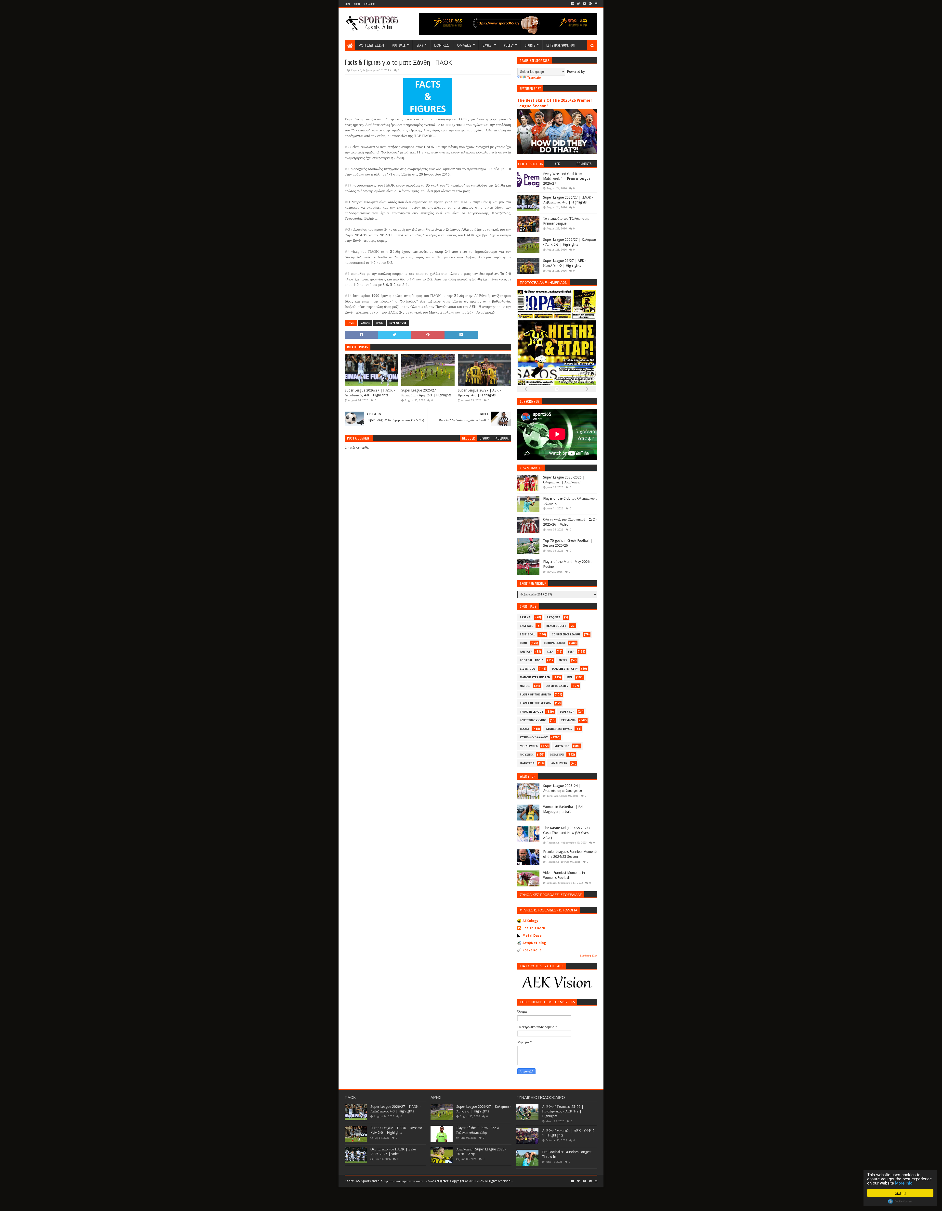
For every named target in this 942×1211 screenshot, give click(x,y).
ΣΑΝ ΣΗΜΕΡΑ (558, 763)
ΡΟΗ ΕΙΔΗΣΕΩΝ (371, 45)
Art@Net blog (534, 943)
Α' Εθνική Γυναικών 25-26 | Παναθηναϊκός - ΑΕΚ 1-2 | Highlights (562, 1111)
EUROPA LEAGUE (555, 643)
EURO (523, 643)
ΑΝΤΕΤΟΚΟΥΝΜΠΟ (533, 720)
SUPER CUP (567, 711)
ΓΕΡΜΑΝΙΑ (568, 720)
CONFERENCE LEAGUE (566, 634)
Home (347, 4)
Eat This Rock (534, 928)
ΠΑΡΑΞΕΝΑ (527, 763)
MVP (570, 677)
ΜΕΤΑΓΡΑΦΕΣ (529, 746)
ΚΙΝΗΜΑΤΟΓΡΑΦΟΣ (559, 729)
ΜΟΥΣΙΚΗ (527, 754)
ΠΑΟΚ (379, 322)
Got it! (900, 1193)
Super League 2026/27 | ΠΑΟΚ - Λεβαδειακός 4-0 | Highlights (370, 392)
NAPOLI (525, 686)
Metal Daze (532, 935)
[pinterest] (590, 3)
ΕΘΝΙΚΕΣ (441, 45)
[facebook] (572, 3)
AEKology (530, 921)
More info (903, 1183)
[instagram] (595, 3)
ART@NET (553, 617)
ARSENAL (526, 617)
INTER (563, 660)
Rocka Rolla (532, 950)
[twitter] (578, 3)
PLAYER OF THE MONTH (535, 694)
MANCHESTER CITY (565, 668)
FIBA (550, 651)
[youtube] (584, 3)
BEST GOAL (527, 634)
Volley (509, 45)
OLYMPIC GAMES (557, 686)
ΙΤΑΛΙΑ (524, 729)
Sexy (420, 45)
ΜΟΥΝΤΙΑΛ (562, 746)
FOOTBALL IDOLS (532, 660)
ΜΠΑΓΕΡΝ (557, 754)
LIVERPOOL (527, 668)
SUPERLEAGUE (397, 322)
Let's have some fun (560, 45)
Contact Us (369, 4)
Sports (530, 45)
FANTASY (526, 651)
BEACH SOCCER (556, 626)
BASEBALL (526, 626)
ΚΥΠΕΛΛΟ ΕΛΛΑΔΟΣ (534, 737)
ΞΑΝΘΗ (365, 322)
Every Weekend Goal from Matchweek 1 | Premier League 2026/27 (566, 178)
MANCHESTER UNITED (535, 677)
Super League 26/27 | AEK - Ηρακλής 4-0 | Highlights (479, 392)
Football (399, 45)
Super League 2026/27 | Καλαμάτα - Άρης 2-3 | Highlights (426, 392)
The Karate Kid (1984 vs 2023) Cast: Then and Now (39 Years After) (566, 832)
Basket (488, 45)
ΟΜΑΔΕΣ (464, 45)
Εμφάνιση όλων (588, 955)
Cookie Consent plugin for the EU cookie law (900, 1201)
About (357, 4)
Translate (534, 78)
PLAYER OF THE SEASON (535, 703)
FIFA (571, 651)
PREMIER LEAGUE (531, 711)
